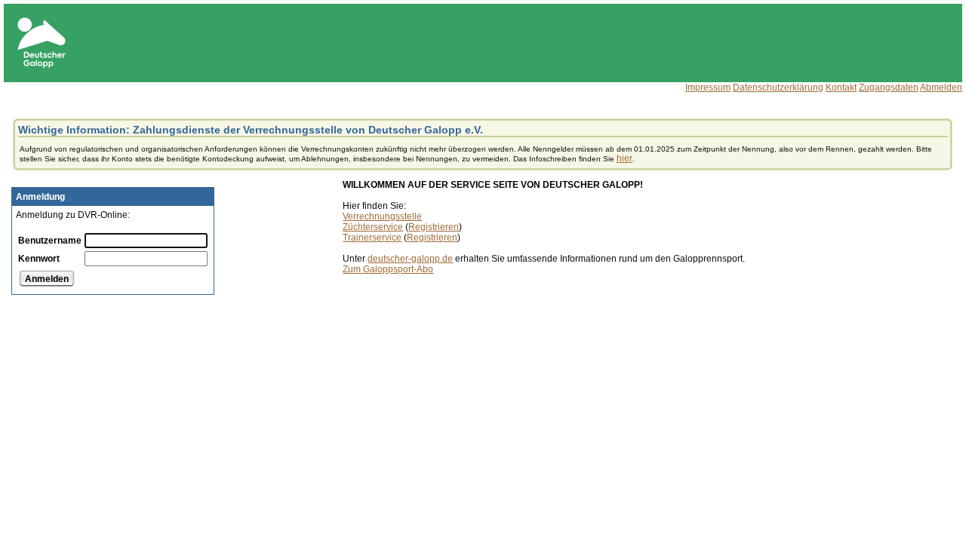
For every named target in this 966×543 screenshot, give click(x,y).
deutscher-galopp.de (410, 258)
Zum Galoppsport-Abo (388, 269)
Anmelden (47, 279)
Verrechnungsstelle (382, 216)
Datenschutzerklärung (778, 87)
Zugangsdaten (888, 87)
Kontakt (841, 87)
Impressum (708, 87)
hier (624, 158)
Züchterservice (373, 227)
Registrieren (433, 227)
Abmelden (941, 87)
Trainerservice (372, 237)
